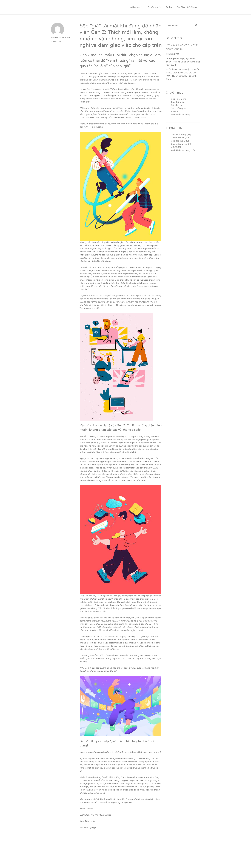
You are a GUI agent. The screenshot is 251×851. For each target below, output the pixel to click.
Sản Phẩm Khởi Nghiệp (187, 7)
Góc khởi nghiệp (88, 827)
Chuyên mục (153, 7)
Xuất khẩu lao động (180, 114)
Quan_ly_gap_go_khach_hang (182, 44)
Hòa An (66, 37)
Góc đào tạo (177, 105)
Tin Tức (169, 7)
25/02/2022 (56, 42)
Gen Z (93, 458)
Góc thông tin (177, 102)
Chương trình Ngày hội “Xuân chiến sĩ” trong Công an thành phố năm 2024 (183, 61)
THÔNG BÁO (172, 54)
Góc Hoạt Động (178, 99)
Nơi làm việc (135, 7)
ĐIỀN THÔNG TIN (174, 49)
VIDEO (174, 111)
